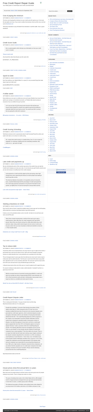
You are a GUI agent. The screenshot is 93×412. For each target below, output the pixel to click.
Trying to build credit (8, 54)
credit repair (43, 358)
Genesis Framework (71, 410)
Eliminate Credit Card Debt (56, 84)
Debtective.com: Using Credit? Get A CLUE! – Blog (15, 232)
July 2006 (52, 130)
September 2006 (54, 127)
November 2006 (54, 123)
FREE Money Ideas (54, 90)
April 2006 (52, 136)
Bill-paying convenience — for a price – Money (16, 115)
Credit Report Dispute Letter (13, 297)
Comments (54, 162)
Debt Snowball (58, 40)
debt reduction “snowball (38, 287)
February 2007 (53, 121)
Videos (51, 110)
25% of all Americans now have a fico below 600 (62, 19)
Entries (53, 160)
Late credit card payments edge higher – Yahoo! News (16, 189)
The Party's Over (54, 26)
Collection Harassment (55, 68)
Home (12, 10)
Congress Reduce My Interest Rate (58, 21)
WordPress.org (53, 164)
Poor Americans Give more (56, 28)
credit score (43, 66)
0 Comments (27, 18)
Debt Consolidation (63, 47)
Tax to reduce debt (9, 246)
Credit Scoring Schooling (12, 129)
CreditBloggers (6, 147)
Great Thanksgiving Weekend (57, 30)
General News (22, 70)
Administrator (19, 18)
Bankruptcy (52, 64)
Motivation (52, 101)
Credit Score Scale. (10, 43)
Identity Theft (53, 97)
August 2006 (53, 129)
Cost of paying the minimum (13, 16)
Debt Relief (13, 292)
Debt (11, 88)
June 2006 (52, 132)
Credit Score (14, 70)
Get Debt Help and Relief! (56, 52)
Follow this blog (61, 172)
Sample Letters (53, 104)
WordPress (81, 410)
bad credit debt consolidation (57, 62)
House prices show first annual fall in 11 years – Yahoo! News (18, 390)
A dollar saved (8, 94)
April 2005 (52, 149)
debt (45, 32)
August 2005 (53, 141)
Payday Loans (53, 102)
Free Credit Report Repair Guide (18, 3)
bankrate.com (10, 24)
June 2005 (52, 145)
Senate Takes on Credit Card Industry (59, 23)
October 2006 (53, 125)
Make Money (53, 99)
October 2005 (53, 140)
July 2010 (52, 118)
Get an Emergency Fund (56, 24)
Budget (51, 66)
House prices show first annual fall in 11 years (19, 368)
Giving (51, 95)
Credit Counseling (54, 71)
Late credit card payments (40, 194)
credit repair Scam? (54, 75)
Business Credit (42, 236)
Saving (51, 106)
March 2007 (53, 120)
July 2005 (52, 143)
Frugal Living (14, 124)
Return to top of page (11, 410)
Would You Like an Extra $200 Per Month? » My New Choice (18, 283)
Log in (51, 159)
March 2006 (53, 138)
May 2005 (52, 147)
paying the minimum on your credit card (35, 32)
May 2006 (52, 134)
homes (38, 394)
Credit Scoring (43, 151)
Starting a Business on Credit (13, 204)
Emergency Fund (54, 86)
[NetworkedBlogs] (61, 169)
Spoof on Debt (8, 76)
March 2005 (53, 151)
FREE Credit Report (15, 362)
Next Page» (43, 406)
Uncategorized (53, 108)
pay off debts (43, 119)
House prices (43, 394)
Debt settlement (58, 43)
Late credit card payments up (13, 162)
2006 (16, 10)
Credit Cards (14, 37)
